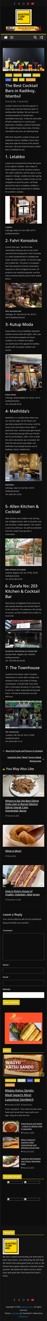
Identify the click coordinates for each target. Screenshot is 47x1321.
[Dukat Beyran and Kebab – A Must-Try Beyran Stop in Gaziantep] (11, 1128)
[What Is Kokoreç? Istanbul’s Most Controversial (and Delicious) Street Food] (11, 1145)
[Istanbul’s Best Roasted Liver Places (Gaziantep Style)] (11, 1163)
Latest (8, 80)
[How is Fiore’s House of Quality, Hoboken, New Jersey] (23, 867)
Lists (15, 80)
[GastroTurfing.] (6, 37)
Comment (8, 930)
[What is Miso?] (23, 826)
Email (6, 977)
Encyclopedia (10, 1080)
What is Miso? (13, 851)
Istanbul (36, 75)
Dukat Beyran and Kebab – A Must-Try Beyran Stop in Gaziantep (31, 1126)
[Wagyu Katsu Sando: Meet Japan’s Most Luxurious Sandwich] (23, 1066)
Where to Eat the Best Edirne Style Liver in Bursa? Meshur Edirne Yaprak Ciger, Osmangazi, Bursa (22, 805)
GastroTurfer (23, 101)
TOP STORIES (31, 80)
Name (6, 964)
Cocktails (17, 75)
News (22, 80)
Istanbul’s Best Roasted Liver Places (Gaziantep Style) (31, 1161)
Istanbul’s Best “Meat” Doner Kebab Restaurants (24, 759)
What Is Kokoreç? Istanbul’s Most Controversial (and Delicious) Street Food (30, 1144)
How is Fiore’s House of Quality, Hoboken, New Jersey (22, 892)
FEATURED (27, 75)
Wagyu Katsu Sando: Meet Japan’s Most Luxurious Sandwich (19, 1094)
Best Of (8, 75)
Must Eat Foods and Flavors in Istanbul (24, 751)
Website (6, 989)
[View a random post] (41, 37)
